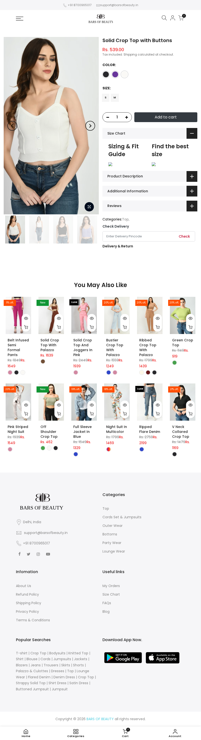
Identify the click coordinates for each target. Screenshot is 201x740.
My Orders (111, 585)
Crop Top (38, 653)
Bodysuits (57, 653)
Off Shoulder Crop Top (49, 431)
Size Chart (111, 594)
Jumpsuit (60, 689)
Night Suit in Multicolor (116, 429)
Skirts (65, 665)
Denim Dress (64, 677)
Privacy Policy (27, 611)
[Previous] (12, 126)
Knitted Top (78, 653)
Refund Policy (27, 594)
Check (184, 236)
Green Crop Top (182, 342)
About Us (23, 585)
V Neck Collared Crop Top (180, 431)
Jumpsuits (62, 659)
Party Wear (111, 542)
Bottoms (109, 534)
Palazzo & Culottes (32, 671)
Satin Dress (78, 683)
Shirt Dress (57, 683)
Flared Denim (39, 677)
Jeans (36, 665)
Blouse (32, 659)
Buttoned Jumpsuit (32, 689)
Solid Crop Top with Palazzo (49, 345)
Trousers (51, 665)
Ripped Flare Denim (149, 429)
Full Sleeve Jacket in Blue (82, 431)
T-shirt (21, 653)
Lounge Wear (113, 551)
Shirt (20, 659)
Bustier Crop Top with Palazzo (114, 347)
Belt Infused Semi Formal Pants (18, 347)
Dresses (57, 671)
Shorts (78, 665)
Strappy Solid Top (31, 683)
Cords (45, 659)
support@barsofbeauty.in (119, 5)
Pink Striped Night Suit (18, 429)
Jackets (80, 659)
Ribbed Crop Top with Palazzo (147, 347)
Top (125, 219)
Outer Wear (112, 525)
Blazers (22, 665)
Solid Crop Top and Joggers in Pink (82, 347)
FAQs (106, 603)
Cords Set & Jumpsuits (121, 517)
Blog (106, 611)
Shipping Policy (28, 603)
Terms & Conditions (33, 620)
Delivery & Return (117, 246)
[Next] (90, 126)
